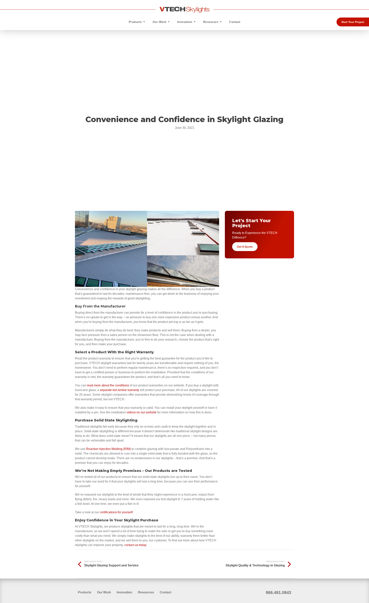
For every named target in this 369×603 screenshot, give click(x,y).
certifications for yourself (116, 512)
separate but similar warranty (119, 390)
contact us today (135, 545)
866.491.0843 (278, 592)
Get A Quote (245, 246)
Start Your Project (352, 21)
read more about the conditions (108, 385)
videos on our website (141, 412)
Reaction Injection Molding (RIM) (108, 449)
